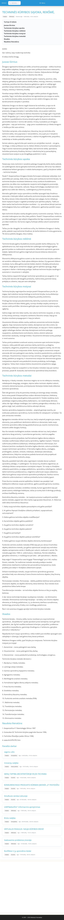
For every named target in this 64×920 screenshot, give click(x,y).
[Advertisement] (12, 887)
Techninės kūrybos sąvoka (14, 28)
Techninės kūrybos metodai (15, 36)
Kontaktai (39, 917)
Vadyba (5, 16)
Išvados (7, 39)
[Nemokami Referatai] (4, 3)
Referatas (11, 16)
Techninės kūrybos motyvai (15, 33)
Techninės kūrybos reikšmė (14, 31)
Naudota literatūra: (11, 42)
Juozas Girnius (9, 25)
